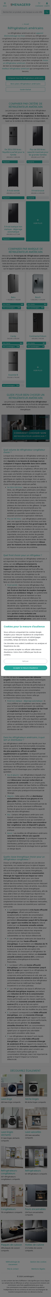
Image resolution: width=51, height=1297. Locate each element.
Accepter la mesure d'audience (25, 668)
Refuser (25, 661)
